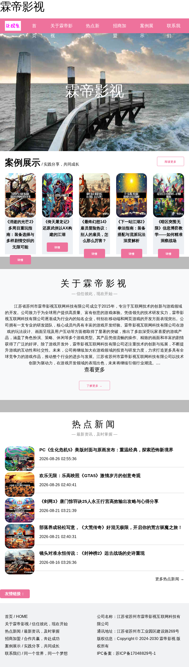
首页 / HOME (16, 616)
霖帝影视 (22, 6)
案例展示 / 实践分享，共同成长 (32, 646)
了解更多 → (94, 385)
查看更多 (94, 370)
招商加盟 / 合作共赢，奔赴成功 (32, 639)
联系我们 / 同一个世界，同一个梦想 (36, 653)
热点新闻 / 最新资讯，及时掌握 (32, 631)
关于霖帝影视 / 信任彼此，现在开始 (36, 624)
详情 (20, 259)
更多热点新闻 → (169, 579)
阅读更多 (170, 161)
